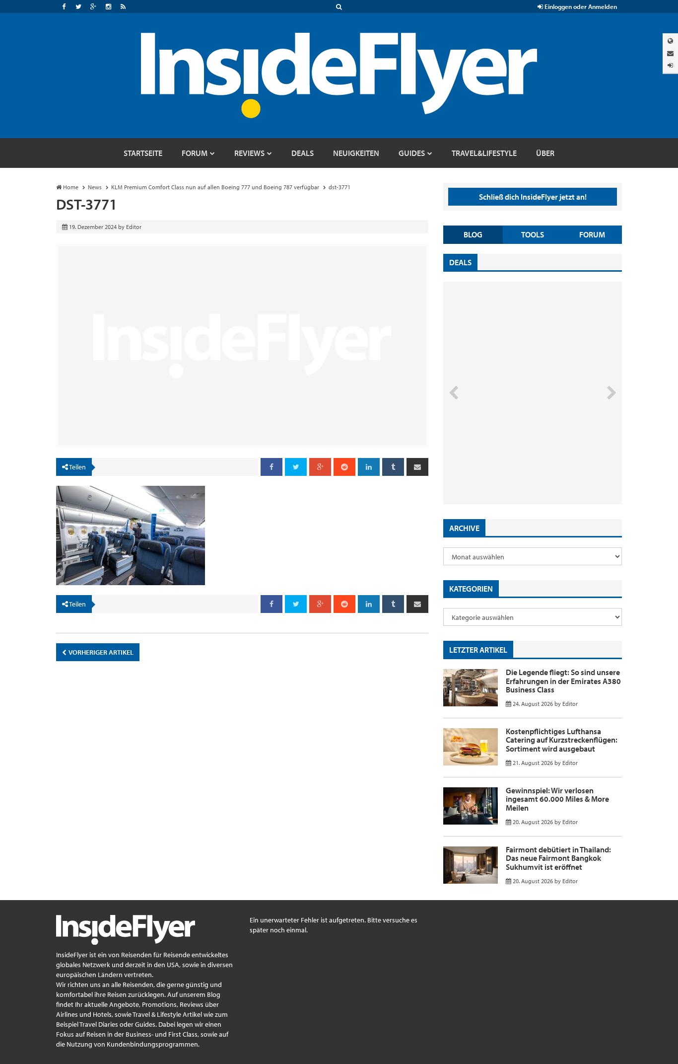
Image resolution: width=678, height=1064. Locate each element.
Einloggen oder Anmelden (580, 6)
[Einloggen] (670, 65)
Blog (473, 234)
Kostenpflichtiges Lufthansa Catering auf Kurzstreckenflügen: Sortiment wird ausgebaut (561, 740)
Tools (532, 234)
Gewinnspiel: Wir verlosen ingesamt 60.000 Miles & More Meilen (557, 799)
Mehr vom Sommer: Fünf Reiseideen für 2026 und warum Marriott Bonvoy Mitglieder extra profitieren (516, 462)
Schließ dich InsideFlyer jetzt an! (533, 197)
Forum (592, 234)
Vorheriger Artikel (101, 652)
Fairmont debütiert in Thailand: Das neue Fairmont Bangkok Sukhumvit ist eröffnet (558, 858)
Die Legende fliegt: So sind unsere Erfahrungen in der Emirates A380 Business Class (563, 680)
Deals (460, 262)
